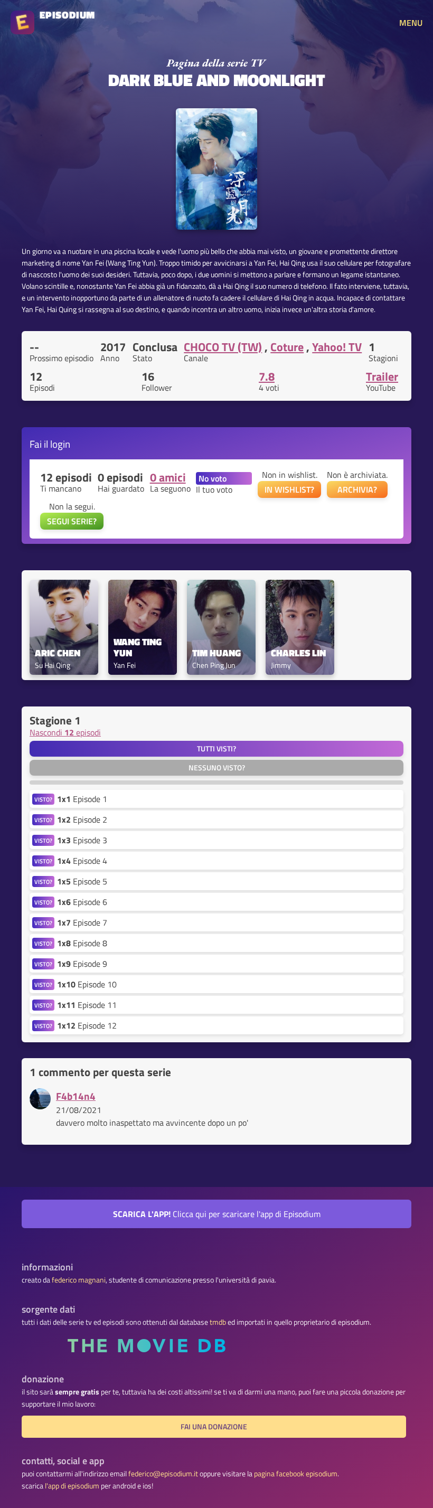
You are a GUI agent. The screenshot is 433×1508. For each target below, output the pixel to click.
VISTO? (43, 799)
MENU (410, 22)
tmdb (218, 1322)
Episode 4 (82, 860)
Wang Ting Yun (139, 648)
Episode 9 (82, 963)
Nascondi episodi (65, 732)
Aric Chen (57, 653)
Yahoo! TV (337, 347)
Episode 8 (82, 943)
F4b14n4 (76, 1096)
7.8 (267, 376)
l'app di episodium (72, 1486)
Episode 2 (82, 819)
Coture (287, 347)
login (60, 443)
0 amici (168, 477)
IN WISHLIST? (289, 489)
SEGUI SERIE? (72, 521)
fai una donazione (214, 1426)
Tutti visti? (216, 749)
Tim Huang (216, 653)
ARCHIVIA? (357, 489)
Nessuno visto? (217, 768)
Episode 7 (82, 922)
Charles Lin (298, 653)
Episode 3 (82, 840)
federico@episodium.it (163, 1473)
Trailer (382, 376)
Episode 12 (87, 1025)
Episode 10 (87, 984)
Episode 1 (82, 799)
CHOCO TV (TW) (223, 347)
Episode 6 (82, 902)
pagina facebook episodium (295, 1473)
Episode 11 (87, 1004)
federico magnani (79, 1280)
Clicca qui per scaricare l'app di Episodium (217, 1214)
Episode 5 (82, 881)
